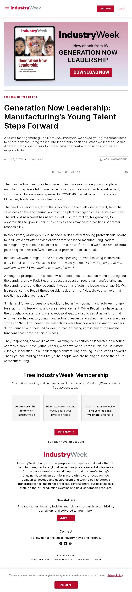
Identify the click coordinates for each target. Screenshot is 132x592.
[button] (6, 8)
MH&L (98, 559)
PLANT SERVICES (40, 559)
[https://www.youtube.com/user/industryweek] (70, 543)
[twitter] (66, 172)
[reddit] (72, 172)
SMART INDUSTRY (63, 559)
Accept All (66, 585)
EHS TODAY (84, 559)
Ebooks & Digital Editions (20, 97)
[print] (126, 172)
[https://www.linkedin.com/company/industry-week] (65, 543)
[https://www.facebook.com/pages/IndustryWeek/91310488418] (61, 543)
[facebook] (53, 172)
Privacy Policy (115, 575)
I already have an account (66, 441)
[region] (66, 580)
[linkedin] (60, 172)
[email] (78, 172)
